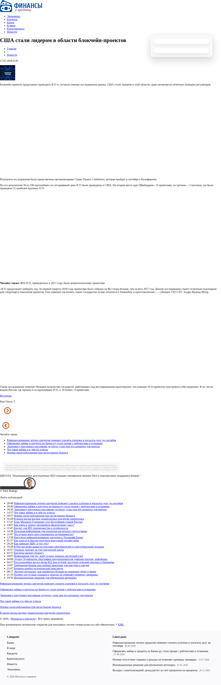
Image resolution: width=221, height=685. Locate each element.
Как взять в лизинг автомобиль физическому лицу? (44, 525)
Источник (6, 395)
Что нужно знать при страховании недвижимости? (44, 534)
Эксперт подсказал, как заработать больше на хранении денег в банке (55, 571)
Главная (11, 48)
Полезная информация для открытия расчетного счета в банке (50, 531)
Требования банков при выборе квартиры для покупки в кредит (51, 565)
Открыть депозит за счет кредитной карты (39, 549)
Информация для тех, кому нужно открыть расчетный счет (48, 556)
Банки (10, 642)
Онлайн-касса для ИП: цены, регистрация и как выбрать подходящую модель (85, 469)
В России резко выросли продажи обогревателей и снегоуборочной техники (59, 546)
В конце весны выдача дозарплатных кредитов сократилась (49, 518)
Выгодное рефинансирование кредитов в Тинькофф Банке (48, 537)
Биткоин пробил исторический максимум (38, 568)
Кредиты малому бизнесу (29, 552)
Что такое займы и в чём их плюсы (27, 449)
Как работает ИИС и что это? (31, 543)
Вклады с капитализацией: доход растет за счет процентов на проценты (155, 670)
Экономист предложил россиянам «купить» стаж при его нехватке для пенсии (53, 446)
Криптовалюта (15, 658)
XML (121, 624)
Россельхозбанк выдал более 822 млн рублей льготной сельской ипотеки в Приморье (64, 562)
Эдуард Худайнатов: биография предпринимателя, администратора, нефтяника (60, 559)
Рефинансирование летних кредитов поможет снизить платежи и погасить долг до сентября (61, 440)
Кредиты (12, 653)
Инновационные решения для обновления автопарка (87, 465)
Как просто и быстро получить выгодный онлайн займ (46, 540)
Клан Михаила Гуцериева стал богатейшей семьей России (48, 521)
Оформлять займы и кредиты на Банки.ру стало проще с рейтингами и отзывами (55, 443)
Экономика (13, 669)
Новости (12, 54)
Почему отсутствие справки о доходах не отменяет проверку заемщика (35, 465)
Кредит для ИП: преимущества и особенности (41, 528)
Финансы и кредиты (23, 618)
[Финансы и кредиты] (21, 11)
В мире (11, 648)
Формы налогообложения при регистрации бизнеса (37, 452)
